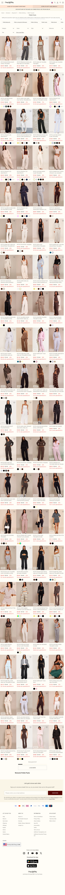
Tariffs (35, 827)
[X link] (41, 853)
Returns (4, 818)
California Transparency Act (40, 832)
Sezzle (4, 832)
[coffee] (4, 434)
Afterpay (5, 825)
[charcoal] (6, 471)
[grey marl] (4, 106)
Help (4, 816)
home (2, 13)
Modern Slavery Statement (24, 823)
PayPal (4, 827)
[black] (18, 70)
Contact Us (20, 825)
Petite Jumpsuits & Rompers (20, 22)
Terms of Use (37, 829)
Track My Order (52, 818)
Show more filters (20, 32)
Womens (8, 13)
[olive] (18, 143)
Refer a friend (52, 821)
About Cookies (37, 821)
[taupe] (22, 70)
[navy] (59, 106)
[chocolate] (10, 106)
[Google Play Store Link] (32, 861)
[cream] (2, 106)
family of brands (54, 797)
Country (4, 840)
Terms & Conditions (38, 816)
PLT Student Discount (23, 818)
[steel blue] (22, 580)
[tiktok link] (37, 853)
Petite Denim (54, 22)
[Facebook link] (28, 853)
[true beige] (18, 543)
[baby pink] (50, 106)
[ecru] (20, 251)
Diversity (20, 821)
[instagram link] (24, 853)
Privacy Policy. (52, 799)
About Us (20, 816)
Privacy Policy (37, 818)
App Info (36, 823)
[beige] (2, 252)
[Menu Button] (2, 3)
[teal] (50, 252)
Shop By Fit (14, 13)
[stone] (39, 70)
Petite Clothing (22, 13)
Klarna (4, 829)
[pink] (36, 362)
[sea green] (6, 106)
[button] (52, 2)
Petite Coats (44, 22)
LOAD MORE (32, 767)
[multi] (18, 616)
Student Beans (6, 834)
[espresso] (18, 759)
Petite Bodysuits (6, 22)
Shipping (5, 823)
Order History (52, 816)
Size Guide (5, 821)
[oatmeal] (57, 106)
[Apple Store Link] (32, 865)
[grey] (20, 70)
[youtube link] (32, 853)
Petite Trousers (30, 13)
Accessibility (37, 825)
